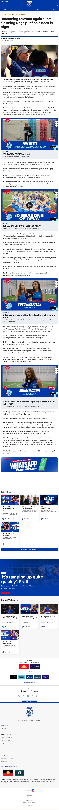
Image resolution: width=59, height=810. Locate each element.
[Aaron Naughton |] (30, 616)
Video (54, 9)
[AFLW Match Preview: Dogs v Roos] (10, 534)
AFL (38, 9)
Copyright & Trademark (29, 802)
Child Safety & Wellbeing (7, 758)
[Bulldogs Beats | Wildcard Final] (49, 508)
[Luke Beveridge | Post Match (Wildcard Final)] (10, 616)
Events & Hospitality (6, 734)
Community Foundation (6, 737)
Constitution (4, 761)
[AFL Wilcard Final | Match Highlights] (10, 642)
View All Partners (28, 682)
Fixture (21, 9)
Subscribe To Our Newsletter (29, 549)
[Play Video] (29, 133)
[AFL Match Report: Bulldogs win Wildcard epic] (10, 508)
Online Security (29, 805)
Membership (4, 728)
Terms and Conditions (29, 797)
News (4, 9)
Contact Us (37, 720)
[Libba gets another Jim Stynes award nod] (29, 508)
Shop (2, 731)
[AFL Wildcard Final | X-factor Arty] (49, 616)
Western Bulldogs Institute (7, 743)
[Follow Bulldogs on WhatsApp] (29, 464)
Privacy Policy (4, 755)
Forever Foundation (6, 740)
